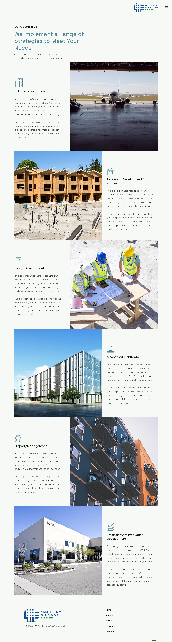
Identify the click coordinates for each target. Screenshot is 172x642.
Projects (110, 620)
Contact (110, 631)
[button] (166, 7)
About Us (110, 615)
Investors (110, 626)
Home (108, 609)
